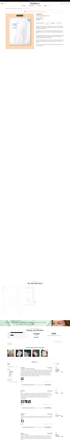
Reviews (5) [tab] (9, 343)
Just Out (39, 5)
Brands (45, 5)
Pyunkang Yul (39, 14)
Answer (22, 381)
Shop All (24, 5)
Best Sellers (31, 5)
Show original (48, 384)
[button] (10, 353)
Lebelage (21, 307)
